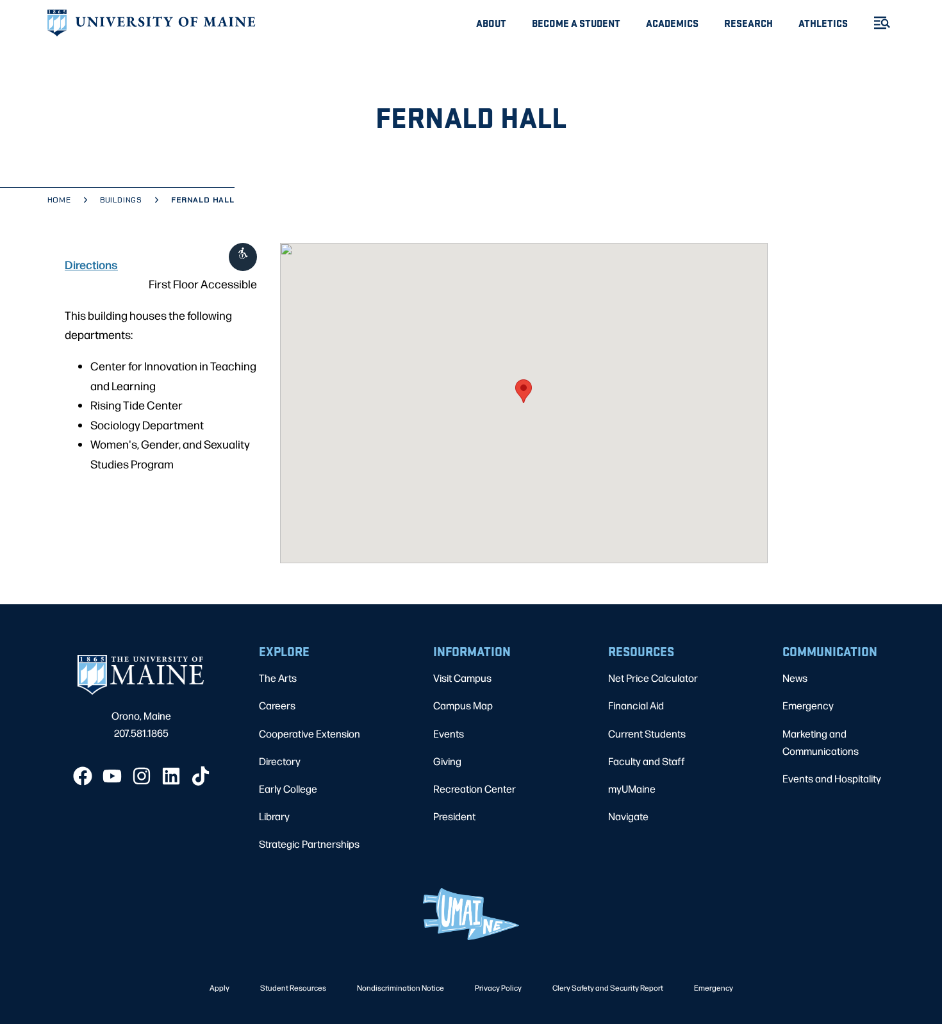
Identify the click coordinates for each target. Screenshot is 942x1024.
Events (448, 733)
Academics (672, 22)
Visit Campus (462, 677)
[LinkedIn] (171, 776)
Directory (280, 761)
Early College (288, 788)
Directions (91, 264)
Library (274, 816)
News (794, 677)
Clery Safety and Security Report (607, 987)
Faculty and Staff (646, 761)
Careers (277, 705)
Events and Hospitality (831, 778)
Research (748, 22)
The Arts (278, 677)
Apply (219, 987)
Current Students (647, 733)
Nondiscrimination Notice (400, 987)
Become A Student (576, 22)
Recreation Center (474, 788)
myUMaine (632, 788)
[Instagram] (141, 776)
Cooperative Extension (309, 733)
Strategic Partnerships (309, 843)
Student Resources (293, 987)
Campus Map (463, 705)
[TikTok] (200, 776)
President (454, 816)
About (491, 22)
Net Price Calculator (653, 677)
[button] (523, 391)
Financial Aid (636, 705)
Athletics (823, 22)
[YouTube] (112, 776)
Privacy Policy (498, 987)
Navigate (628, 816)
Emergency (808, 705)
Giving (447, 761)
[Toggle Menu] (876, 23)
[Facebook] (82, 776)
